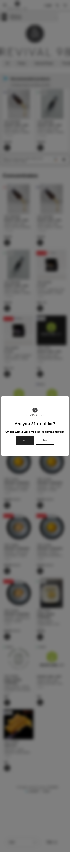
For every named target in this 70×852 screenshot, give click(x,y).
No (45, 440)
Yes (25, 440)
